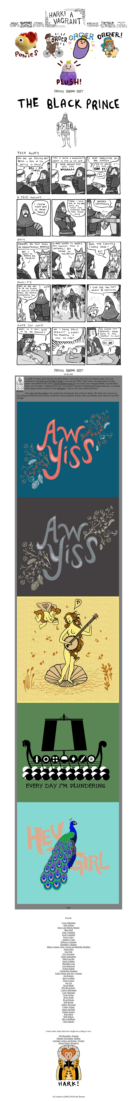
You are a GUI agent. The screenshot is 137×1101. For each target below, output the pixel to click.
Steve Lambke (68, 978)
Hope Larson (68, 981)
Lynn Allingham (68, 923)
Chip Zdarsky (68, 1021)
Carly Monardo (68, 993)
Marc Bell (68, 930)
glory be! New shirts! (39, 393)
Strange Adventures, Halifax (69, 1038)
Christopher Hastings (68, 971)
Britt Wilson (68, 1017)
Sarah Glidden (68, 961)
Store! (69, 908)
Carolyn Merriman (68, 990)
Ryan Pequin (68, 1000)
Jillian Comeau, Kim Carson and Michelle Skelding (68, 947)
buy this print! (68, 374)
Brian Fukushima (68, 956)
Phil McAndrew (68, 988)
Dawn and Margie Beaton (68, 928)
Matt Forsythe (68, 959)
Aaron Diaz (68, 949)
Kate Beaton (20, 391)
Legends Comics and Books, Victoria (68, 1041)
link (21, 398)
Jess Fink (68, 952)
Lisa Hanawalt (68, 966)
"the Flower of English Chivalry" (50, 381)
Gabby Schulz (68, 1007)
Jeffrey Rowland (69, 1005)
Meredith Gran (68, 964)
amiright (61, 388)
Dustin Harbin (68, 969)
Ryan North (68, 997)
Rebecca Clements (68, 942)
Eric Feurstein (68, 954)
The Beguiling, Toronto (69, 1036)
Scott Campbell (68, 935)
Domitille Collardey (68, 944)
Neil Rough (68, 1002)
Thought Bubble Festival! (64, 383)
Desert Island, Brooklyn (68, 1043)
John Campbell (68, 932)
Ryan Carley (68, 937)
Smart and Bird (68, 1009)
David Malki (68, 985)
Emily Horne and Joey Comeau (68, 973)
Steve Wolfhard (68, 1019)
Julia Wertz (68, 1014)
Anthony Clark (68, 940)
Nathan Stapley (68, 1012)
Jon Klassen (68, 976)
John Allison (68, 925)
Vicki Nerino (68, 995)
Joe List (68, 983)
